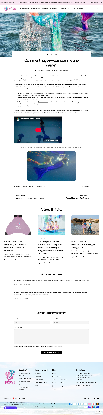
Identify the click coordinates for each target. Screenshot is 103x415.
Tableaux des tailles (24, 381)
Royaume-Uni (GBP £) (21, 398)
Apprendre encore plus (11, 260)
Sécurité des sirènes (41, 382)
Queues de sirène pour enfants (61, 386)
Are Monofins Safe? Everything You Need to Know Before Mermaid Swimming (15, 246)
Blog (36, 385)
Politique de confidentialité (60, 380)
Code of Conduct (57, 389)
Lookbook (38, 376)
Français (6, 398)
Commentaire (18, 327)
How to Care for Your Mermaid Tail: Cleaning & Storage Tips (83, 244)
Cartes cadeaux (39, 379)
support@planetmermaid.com (87, 382)
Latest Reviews (54, 404)
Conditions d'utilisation (58, 383)
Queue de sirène (43, 102)
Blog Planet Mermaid (62, 70)
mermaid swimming (28, 186)
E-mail (55, 319)
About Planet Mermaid (41, 404)
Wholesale (38, 407)
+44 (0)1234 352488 (84, 385)
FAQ (20, 384)
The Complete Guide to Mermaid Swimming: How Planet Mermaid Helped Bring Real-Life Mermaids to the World (51, 247)
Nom (16, 319)
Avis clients (38, 373)
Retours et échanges (25, 378)
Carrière (54, 374)
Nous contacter (56, 377)
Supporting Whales (48, 407)
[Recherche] (90, 8)
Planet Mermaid (13, 402)
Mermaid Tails (41, 186)
